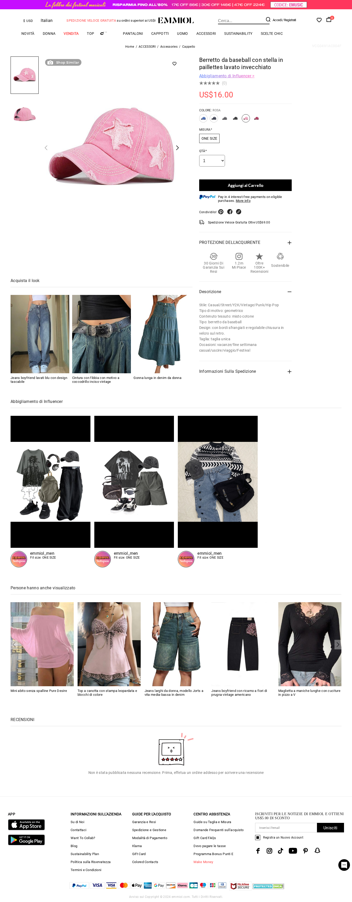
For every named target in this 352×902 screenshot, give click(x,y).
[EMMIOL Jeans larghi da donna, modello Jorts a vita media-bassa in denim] (176, 643)
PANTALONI (133, 33)
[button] (46, 147)
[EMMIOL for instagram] (269, 850)
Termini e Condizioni (86, 870)
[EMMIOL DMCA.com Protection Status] (268, 889)
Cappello (188, 46)
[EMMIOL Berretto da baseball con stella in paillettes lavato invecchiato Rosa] (245, 120)
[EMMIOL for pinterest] (305, 850)
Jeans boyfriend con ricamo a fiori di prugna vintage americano (239, 693)
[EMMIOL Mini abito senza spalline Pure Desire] (42, 643)
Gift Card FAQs (205, 838)
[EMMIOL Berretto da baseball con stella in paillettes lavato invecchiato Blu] (203, 120)
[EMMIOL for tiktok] (280, 850)
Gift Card (139, 854)
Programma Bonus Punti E (213, 854)
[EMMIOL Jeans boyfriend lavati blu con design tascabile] (40, 334)
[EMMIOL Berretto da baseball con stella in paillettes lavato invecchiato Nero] (235, 120)
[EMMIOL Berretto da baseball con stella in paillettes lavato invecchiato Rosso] (256, 120)
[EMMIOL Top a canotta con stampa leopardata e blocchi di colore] (109, 643)
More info (243, 201)
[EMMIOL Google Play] (26, 844)
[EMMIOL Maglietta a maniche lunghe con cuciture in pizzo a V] (309, 643)
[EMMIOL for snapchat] (317, 850)
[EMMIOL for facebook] (258, 850)
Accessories (169, 46)
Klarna (137, 846)
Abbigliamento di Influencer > (227, 75)
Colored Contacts (145, 862)
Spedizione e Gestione (149, 830)
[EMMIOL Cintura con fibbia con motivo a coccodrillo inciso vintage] (101, 334)
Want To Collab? (83, 838)
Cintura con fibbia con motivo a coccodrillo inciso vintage (95, 380)
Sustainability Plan (85, 854)
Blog (74, 846)
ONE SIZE (209, 138)
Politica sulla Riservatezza (91, 862)
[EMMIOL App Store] (26, 829)
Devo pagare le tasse (210, 846)
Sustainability (238, 33)
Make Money (203, 862)
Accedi (277, 20)
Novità (28, 33)
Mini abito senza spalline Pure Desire (39, 691)
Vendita (71, 33)
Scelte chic (272, 33)
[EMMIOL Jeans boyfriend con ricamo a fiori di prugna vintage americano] (242, 643)
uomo (182, 33)
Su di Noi (77, 822)
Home (129, 46)
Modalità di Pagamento (149, 838)
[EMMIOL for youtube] (293, 850)
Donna (49, 33)
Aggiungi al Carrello (245, 185)
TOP (90, 33)
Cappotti (160, 33)
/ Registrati (289, 20)
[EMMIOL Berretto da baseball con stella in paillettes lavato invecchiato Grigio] (224, 120)
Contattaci (78, 830)
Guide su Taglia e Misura (212, 822)
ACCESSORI (206, 33)
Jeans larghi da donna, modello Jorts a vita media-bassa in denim (174, 693)
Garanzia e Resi (144, 822)
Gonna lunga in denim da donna (157, 378)
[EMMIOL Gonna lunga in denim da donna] (162, 334)
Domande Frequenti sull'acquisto (219, 830)
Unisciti (330, 827)
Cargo (108, 33)
